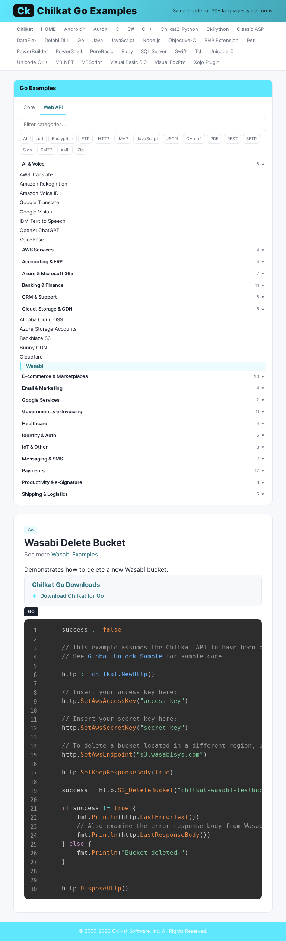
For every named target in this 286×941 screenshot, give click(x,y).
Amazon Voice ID (39, 193)
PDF (214, 138)
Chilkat (25, 29)
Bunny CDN (33, 347)
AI (25, 138)
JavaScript (122, 40)
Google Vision (36, 212)
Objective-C (182, 40)
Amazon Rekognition (43, 184)
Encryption (62, 138)
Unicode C (221, 51)
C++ (147, 29)
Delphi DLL (57, 40)
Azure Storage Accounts (48, 329)
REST (232, 138)
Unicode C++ (32, 62)
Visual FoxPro (170, 62)
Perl (251, 40)
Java (97, 40)
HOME (48, 29)
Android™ (74, 29)
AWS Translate (36, 174)
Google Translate (39, 202)
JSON (172, 138)
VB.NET (65, 62)
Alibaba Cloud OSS (41, 319)
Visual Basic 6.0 (128, 62)
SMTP (46, 149)
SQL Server (154, 51)
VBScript (92, 62)
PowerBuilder (32, 51)
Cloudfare (31, 357)
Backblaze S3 (35, 338)
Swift (181, 51)
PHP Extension (221, 40)
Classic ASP (250, 29)
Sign (27, 149)
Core (29, 107)
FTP (85, 138)
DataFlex (27, 40)
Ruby (127, 51)
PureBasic (101, 51)
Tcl (198, 51)
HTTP (103, 138)
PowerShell (69, 51)
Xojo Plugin (207, 62)
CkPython (217, 29)
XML (65, 149)
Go (80, 40)
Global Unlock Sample (125, 656)
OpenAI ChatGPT (39, 230)
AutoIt (100, 29)
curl (39, 138)
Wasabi (34, 366)
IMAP (123, 138)
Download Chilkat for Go (72, 595)
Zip (80, 149)
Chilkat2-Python (179, 29)
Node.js (152, 40)
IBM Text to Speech (43, 221)
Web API (53, 107)
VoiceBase (32, 240)
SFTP (251, 138)
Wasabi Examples (74, 554)
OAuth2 (194, 138)
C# (130, 29)
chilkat (119, 674)
